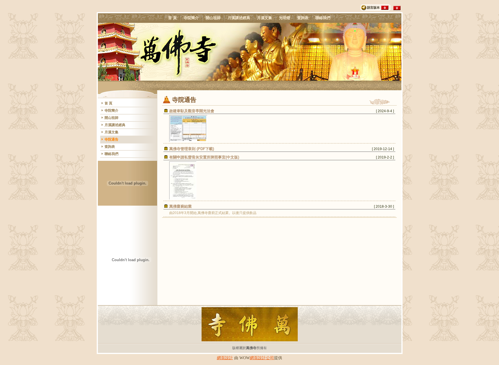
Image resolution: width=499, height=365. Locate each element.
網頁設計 (225, 358)
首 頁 (172, 18)
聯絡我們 (322, 18)
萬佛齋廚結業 (180, 206)
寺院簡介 (191, 18)
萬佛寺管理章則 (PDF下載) (191, 149)
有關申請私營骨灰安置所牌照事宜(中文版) (204, 157)
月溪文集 (264, 18)
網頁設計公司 (262, 358)
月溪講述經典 (239, 18)
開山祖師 (213, 18)
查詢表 (302, 18)
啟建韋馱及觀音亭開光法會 (191, 111)
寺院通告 (111, 139)
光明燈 (284, 18)
